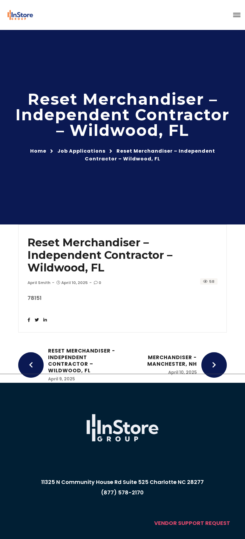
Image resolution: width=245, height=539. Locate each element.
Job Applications (81, 151)
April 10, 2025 (74, 283)
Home (38, 151)
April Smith (38, 283)
